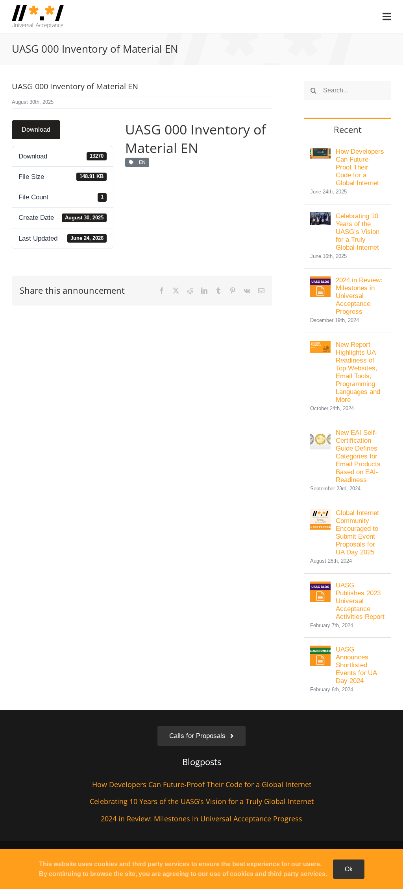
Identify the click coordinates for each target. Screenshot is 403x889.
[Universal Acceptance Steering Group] (38, 8)
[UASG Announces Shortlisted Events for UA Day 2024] (320, 651)
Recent (348, 129)
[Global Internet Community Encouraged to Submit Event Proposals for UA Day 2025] (320, 514)
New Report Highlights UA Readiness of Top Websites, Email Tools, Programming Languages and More (358, 372)
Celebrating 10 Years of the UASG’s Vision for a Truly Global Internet (357, 231)
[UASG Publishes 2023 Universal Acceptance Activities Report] (320, 587)
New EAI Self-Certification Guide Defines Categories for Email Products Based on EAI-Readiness (358, 456)
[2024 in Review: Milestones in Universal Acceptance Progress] (320, 281)
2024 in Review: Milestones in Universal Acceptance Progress (359, 295)
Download (36, 129)
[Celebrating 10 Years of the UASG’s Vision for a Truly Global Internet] (320, 217)
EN (141, 162)
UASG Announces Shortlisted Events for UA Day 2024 (356, 665)
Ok (349, 869)
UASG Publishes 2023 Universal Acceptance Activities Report (360, 601)
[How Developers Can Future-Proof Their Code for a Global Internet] (320, 153)
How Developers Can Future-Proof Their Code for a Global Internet (360, 167)
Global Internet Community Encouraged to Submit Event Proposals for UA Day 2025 (357, 532)
